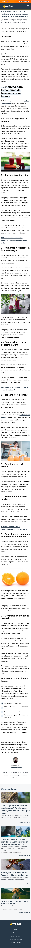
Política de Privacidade (15, 939)
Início (15, 929)
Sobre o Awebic (15, 936)
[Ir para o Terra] (5, 1)
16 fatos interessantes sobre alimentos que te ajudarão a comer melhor (14, 240)
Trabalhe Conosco (15, 942)
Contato (15, 933)
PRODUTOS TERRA (24, 1)
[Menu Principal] (28, 6)
